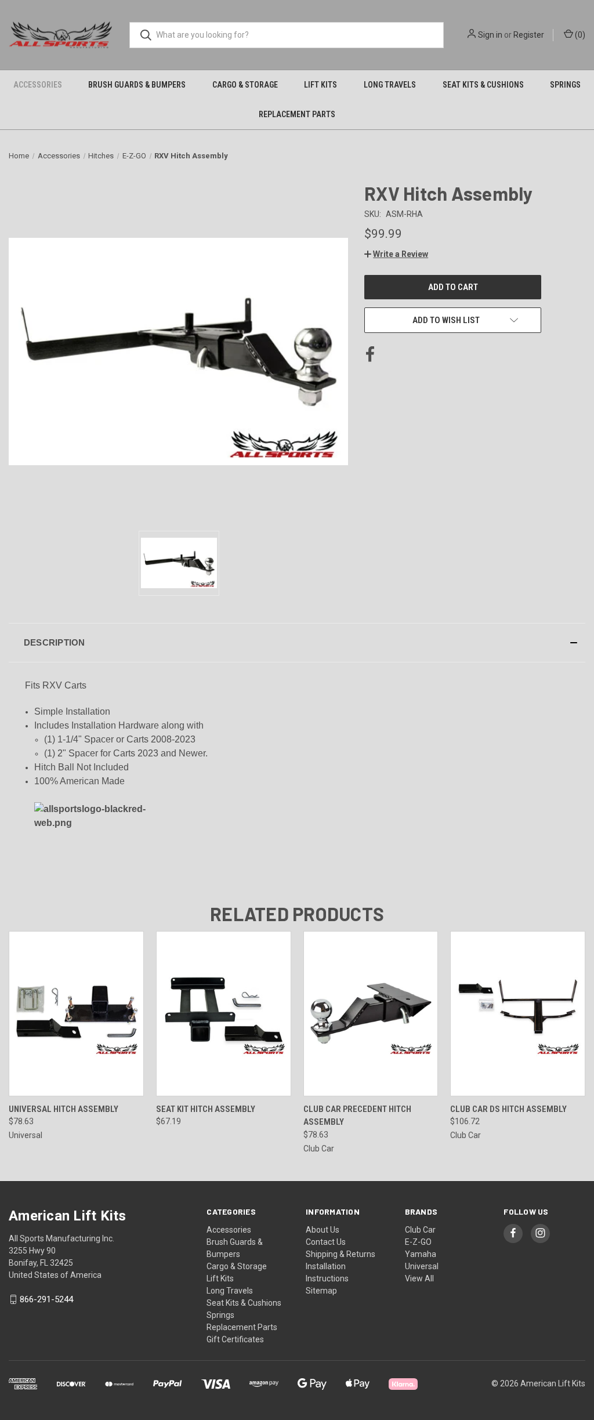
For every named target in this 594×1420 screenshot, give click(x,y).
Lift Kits (320, 84)
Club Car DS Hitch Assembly (508, 1109)
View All (419, 1278)
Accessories (37, 84)
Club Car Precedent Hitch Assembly (357, 1116)
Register (528, 34)
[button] (396, 254)
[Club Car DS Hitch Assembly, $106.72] (517, 1013)
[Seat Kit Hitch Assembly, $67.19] (223, 1013)
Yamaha (420, 1254)
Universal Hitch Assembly (63, 1109)
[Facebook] (370, 354)
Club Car (420, 1229)
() (579, 34)
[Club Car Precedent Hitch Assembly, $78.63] (371, 1013)
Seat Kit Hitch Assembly (205, 1109)
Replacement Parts (297, 114)
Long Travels (390, 84)
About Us (322, 1229)
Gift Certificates (235, 1339)
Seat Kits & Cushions (483, 84)
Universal (422, 1266)
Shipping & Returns (340, 1254)
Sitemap (321, 1290)
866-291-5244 (46, 1299)
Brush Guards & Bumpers (137, 84)
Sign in (490, 34)
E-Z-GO (418, 1242)
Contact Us (326, 1242)
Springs (565, 84)
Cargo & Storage (245, 84)
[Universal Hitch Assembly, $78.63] (76, 1013)
